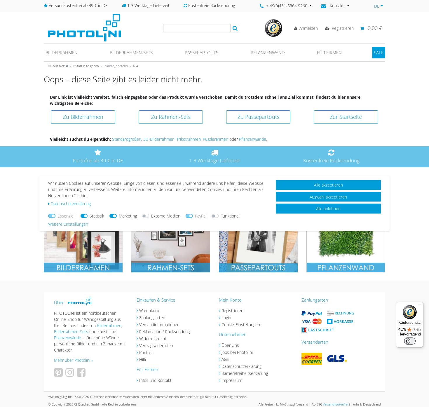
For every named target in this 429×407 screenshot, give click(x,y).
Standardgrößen (126, 139)
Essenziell (66, 216)
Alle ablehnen (328, 208)
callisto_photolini (116, 66)
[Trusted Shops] (273, 27)
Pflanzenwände (252, 139)
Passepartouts (201, 52)
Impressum (232, 380)
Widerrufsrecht (152, 338)
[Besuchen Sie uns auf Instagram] (70, 374)
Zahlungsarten (152, 317)
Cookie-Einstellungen (241, 324)
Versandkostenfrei (335, 404)
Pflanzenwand (268, 52)
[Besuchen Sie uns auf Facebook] (82, 374)
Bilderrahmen (62, 52)
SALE (378, 52)
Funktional (230, 216)
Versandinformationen (159, 324)
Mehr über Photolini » (73, 360)
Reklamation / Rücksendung (164, 331)
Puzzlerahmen (215, 139)
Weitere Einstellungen (68, 224)
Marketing (128, 216)
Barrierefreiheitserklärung (245, 373)
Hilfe (143, 359)
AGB (225, 359)
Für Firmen (329, 52)
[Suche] (235, 28)
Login (226, 317)
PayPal (200, 216)
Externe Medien (165, 216)
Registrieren (232, 310)
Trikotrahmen (189, 139)
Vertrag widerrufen (156, 345)
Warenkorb (149, 310)
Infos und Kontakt (155, 380)
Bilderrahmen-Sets (131, 52)
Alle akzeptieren (328, 185)
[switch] (410, 341)
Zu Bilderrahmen (83, 116)
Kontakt (146, 352)
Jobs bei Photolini (237, 352)
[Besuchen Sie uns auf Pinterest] (59, 374)
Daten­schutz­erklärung (71, 203)
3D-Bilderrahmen (159, 139)
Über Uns (230, 345)
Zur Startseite (346, 116)
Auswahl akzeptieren (328, 196)
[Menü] (419, 305)
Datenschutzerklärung (241, 366)
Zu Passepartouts (258, 116)
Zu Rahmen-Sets (171, 116)
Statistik (97, 216)
